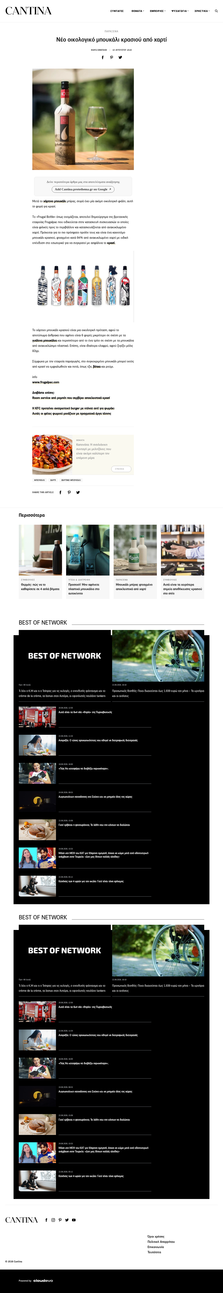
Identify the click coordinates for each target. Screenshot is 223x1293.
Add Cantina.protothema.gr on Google (81, 189)
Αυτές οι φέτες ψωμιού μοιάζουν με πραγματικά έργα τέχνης (71, 413)
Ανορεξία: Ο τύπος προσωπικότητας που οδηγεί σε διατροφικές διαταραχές (98, 740)
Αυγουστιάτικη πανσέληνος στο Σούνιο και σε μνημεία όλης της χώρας (95, 796)
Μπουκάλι (39, 480)
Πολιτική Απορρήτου (161, 1242)
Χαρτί (53, 480)
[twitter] (120, 57)
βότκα (96, 366)
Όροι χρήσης (156, 1236)
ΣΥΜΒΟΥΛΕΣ (28, 579)
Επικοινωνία (156, 1247)
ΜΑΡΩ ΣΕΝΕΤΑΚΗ (99, 50)
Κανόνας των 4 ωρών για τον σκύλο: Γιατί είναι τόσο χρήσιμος (91, 881)
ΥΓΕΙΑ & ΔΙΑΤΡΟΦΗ (79, 579)
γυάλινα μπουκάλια (45, 340)
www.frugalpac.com (45, 382)
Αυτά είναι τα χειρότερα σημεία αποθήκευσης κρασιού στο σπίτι (182, 589)
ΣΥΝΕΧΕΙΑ (119, 469)
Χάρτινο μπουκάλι (71, 480)
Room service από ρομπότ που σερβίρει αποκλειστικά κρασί (71, 398)
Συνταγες (117, 11)
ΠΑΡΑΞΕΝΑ (111, 31)
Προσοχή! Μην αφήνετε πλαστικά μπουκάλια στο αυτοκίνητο (83, 589)
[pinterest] (111, 57)
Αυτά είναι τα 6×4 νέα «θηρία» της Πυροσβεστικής (85, 712)
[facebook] (102, 57)
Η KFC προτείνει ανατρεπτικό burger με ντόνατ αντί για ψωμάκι (73, 408)
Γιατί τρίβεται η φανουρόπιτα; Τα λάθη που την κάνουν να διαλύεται (94, 824)
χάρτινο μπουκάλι (54, 201)
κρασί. (111, 243)
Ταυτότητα (154, 1252)
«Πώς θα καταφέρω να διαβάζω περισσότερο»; (83, 768)
